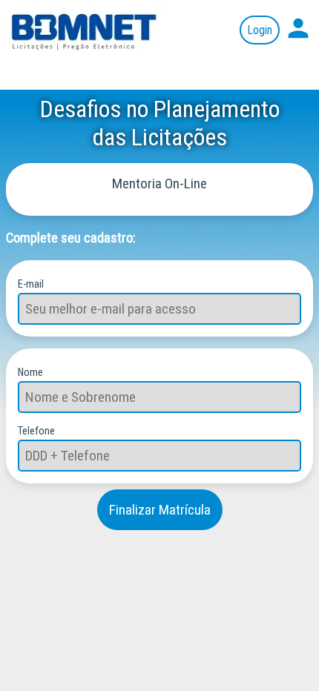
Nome (30, 372)
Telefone (36, 431)
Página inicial (85, 30)
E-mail (31, 284)
